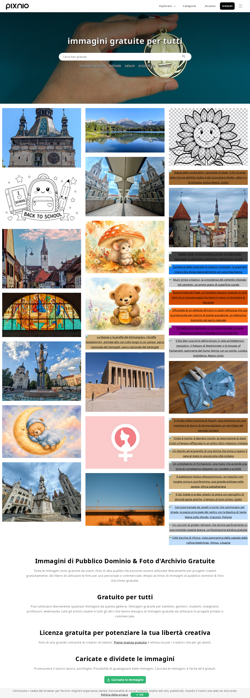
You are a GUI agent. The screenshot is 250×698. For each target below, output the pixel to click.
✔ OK (139, 694)
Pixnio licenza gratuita (130, 642)
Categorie (189, 6)
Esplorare (165, 6)
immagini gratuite (92, 65)
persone (164, 65)
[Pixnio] (17, 7)
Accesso (210, 6)
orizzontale (146, 65)
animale (115, 65)
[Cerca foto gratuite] (184, 56)
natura (130, 65)
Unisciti (227, 6)
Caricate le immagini (127, 680)
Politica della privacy (114, 694)
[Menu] (240, 6)
